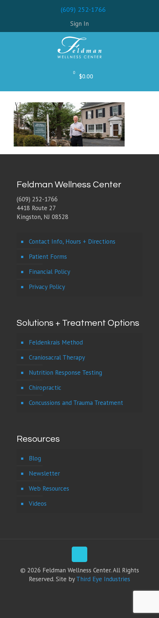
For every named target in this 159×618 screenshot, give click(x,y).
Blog (35, 458)
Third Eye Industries (103, 579)
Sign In (79, 24)
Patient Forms (48, 257)
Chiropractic (45, 388)
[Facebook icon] (68, 591)
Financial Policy (49, 272)
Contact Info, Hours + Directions (72, 241)
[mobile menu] (149, 48)
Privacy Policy (47, 287)
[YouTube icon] (75, 591)
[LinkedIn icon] (83, 591)
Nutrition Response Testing (65, 372)
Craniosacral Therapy (57, 357)
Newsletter (44, 473)
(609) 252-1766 (83, 9)
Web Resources (49, 488)
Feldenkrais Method (56, 342)
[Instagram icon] (91, 591)
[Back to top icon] (79, 554)
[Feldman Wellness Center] (79, 47)
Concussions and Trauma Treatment (76, 403)
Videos (38, 503)
